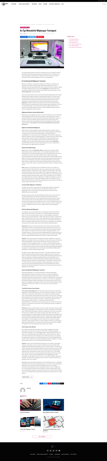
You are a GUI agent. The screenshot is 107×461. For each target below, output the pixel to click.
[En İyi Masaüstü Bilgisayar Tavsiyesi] (42, 53)
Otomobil (45, 4)
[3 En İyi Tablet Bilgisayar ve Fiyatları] (30, 422)
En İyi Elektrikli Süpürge (74, 39)
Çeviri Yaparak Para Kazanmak (75, 44)
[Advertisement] (53, 15)
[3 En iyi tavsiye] (5, 4)
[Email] (16, 85)
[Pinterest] (16, 83)
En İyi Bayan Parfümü (73, 42)
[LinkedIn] (16, 80)
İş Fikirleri (34, 4)
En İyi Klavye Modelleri (24, 412)
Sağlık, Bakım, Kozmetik (24, 4)
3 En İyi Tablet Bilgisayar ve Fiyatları (27, 429)
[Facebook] (16, 75)
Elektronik (13, 4)
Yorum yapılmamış (45, 33)
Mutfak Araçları (65, 454)
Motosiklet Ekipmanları (54, 4)
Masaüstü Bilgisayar (39, 24)
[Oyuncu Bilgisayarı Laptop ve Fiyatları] (53, 405)
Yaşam (40, 4)
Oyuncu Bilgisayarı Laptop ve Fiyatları (50, 412)
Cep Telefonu (73, 454)
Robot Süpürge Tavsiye (73, 40)
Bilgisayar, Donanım (27, 24)
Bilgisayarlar (33, 24)
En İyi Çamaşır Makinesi (74, 45)
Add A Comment (42, 436)
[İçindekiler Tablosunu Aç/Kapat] (31, 377)
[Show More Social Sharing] (45, 37)
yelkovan (24, 33)
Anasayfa (21, 24)
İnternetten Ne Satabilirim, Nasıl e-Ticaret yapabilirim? (51, 430)
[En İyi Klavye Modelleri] (30, 405)
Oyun (62, 4)
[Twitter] (16, 78)
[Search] (104, 4)
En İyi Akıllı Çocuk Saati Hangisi (75, 47)
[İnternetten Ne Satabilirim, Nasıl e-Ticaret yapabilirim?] (53, 422)
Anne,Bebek (57, 454)
